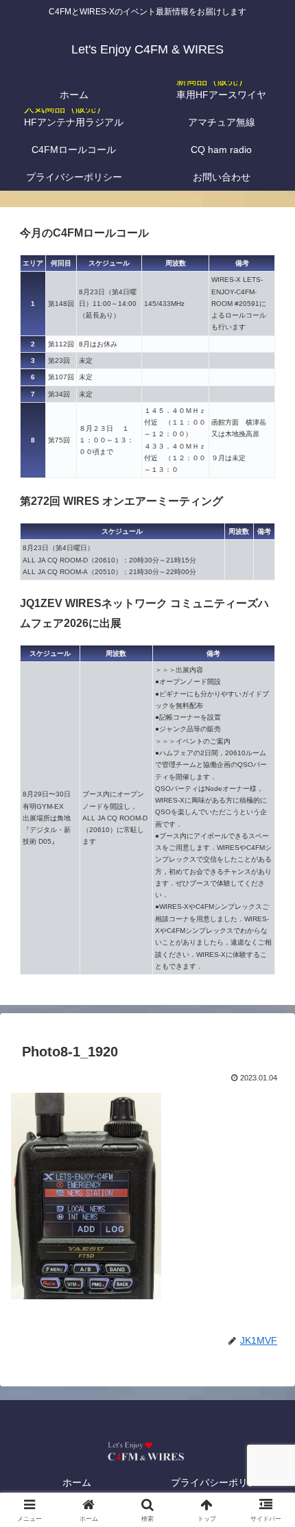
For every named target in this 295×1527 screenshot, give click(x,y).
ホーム (76, 1482)
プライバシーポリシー (219, 1482)
